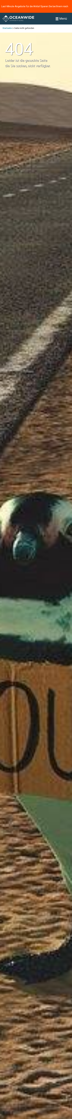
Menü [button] (63, 18)
